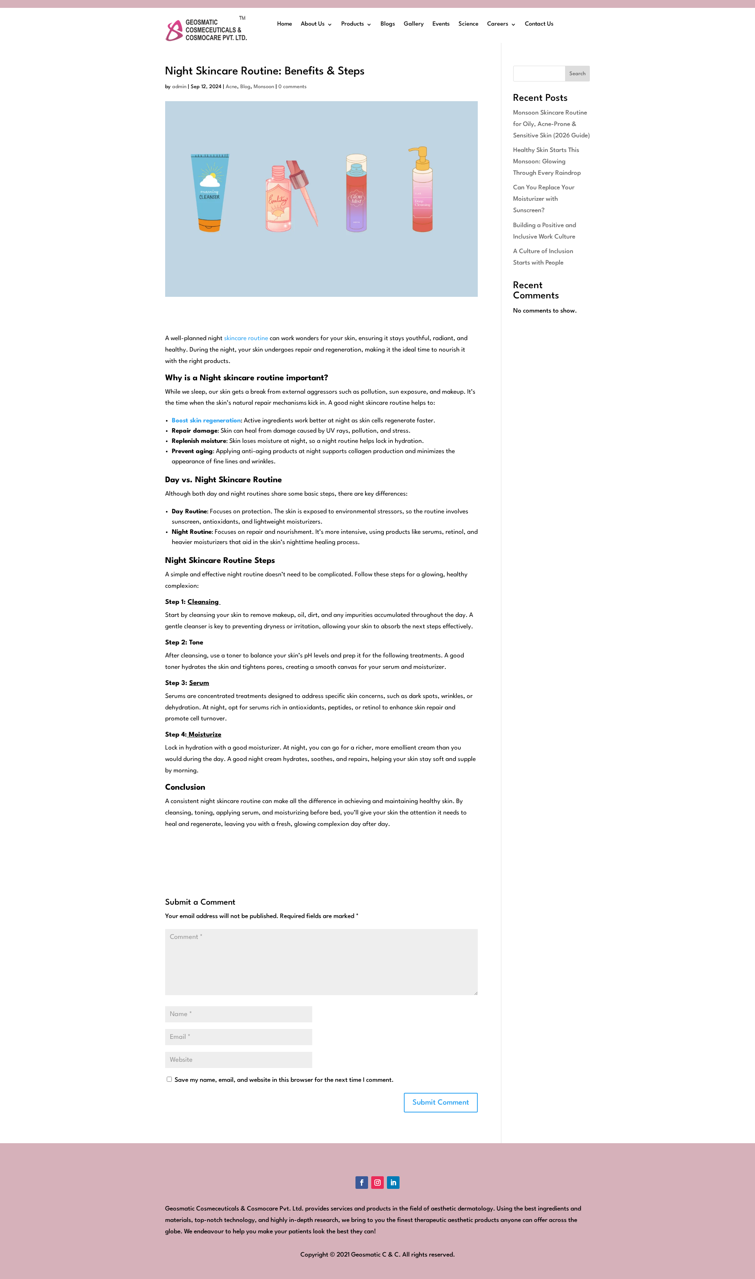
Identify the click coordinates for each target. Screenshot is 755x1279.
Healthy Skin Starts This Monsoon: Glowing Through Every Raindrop (547, 161)
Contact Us (539, 24)
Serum (199, 683)
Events (441, 24)
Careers (497, 24)
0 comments (292, 86)
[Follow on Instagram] (377, 1182)
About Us (313, 24)
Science (469, 24)
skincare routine (246, 338)
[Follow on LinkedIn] (393, 1182)
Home (284, 24)
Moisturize (204, 734)
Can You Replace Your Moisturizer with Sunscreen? (544, 199)
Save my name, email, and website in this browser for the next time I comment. (284, 1080)
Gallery (414, 24)
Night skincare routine (242, 378)
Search (577, 73)
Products (352, 24)
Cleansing (204, 602)
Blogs (388, 24)
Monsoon (264, 86)
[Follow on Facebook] (361, 1182)
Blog (245, 86)
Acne (231, 86)
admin (179, 86)
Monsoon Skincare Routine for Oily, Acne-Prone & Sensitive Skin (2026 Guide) (551, 124)
